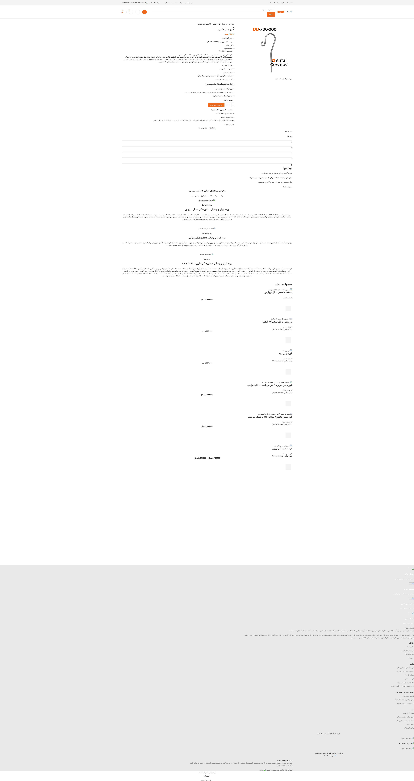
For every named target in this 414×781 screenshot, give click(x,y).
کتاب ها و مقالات (408, 728)
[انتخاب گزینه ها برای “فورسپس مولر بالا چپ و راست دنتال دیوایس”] (288, 403)
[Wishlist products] (137, 12)
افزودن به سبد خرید (216, 105)
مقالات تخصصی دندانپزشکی (405, 720)
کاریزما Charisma (408, 696)
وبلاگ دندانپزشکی (408, 713)
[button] (288, 308)
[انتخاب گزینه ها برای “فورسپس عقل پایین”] (288, 467)
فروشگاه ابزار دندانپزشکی (405, 668)
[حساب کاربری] (144, 12)
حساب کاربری (409, 675)
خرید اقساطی (409, 679)
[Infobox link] (329, 574)
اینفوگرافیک (410, 724)
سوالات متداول (409, 654)
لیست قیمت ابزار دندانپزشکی (404, 671)
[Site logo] (289, 12)
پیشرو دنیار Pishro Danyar (405, 703)
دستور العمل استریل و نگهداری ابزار (402, 686)
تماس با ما (410, 647)
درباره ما (411, 658)
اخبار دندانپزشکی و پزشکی (405, 717)
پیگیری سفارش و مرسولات (405, 682)
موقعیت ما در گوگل (407, 650)
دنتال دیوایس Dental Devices (404, 700)
